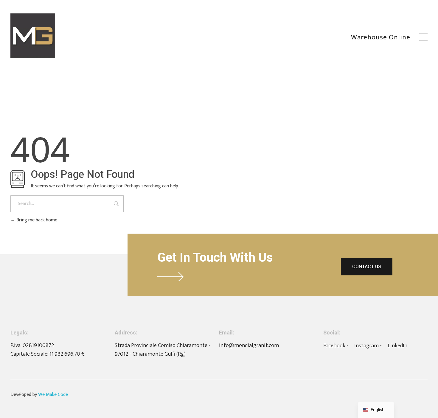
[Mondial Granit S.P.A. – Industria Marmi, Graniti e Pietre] (32, 35)
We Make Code (53, 395)
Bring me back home (36, 220)
